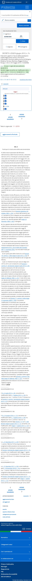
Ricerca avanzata (24, 25)
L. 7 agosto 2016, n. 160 (19, 418)
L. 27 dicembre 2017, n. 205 (11, 442)
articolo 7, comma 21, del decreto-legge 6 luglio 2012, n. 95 (15, 265)
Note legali (4, 567)
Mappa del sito (5, 569)
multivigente (23, 47)
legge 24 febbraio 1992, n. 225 (10, 278)
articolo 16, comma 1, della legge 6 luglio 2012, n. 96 (15, 255)
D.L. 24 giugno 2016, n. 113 (10, 416)
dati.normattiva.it (6, 577)
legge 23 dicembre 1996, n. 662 (14, 220)
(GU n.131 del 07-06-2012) (8, 80)
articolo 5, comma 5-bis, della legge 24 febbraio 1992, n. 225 (15, 377)
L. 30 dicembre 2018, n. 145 (12, 468)
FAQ (2, 572)
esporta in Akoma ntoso (9, 512)
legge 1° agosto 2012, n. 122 (20, 426)
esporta (5, 509)
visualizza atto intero (25, 80)
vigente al (8, 34)
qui (27, 15)
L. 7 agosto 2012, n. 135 (19, 395)
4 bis (7, 106)
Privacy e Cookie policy (7, 564)
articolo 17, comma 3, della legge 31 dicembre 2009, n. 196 (15, 299)
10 (23, 422)
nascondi (5, 84)
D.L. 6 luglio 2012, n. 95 (8, 393)
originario (10, 47)
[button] (21, 36)
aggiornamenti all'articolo (10, 134)
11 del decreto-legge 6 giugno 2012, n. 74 (15, 423)
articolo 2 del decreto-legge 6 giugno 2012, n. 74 (16, 450)
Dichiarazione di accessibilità (9, 574)
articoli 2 (17, 422)
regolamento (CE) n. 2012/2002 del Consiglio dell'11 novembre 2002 (14, 248)
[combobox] (16, 20)
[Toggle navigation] (27, 7)
